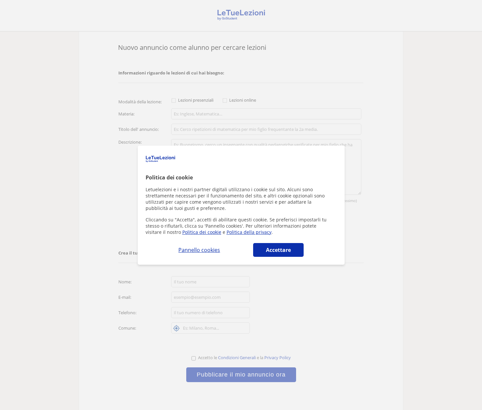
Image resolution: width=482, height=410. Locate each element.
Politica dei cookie (201, 232)
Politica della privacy (249, 232)
